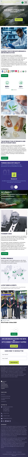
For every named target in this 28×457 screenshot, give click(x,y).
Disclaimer (19, 452)
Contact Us (3, 401)
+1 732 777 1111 (6, 413)
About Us (3, 394)
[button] (13, 89)
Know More (4, 75)
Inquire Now (26, 232)
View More (14, 334)
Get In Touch (19, 19)
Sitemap (14, 452)
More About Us (9, 19)
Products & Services (5, 396)
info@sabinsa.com (7, 418)
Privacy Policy (9, 452)
